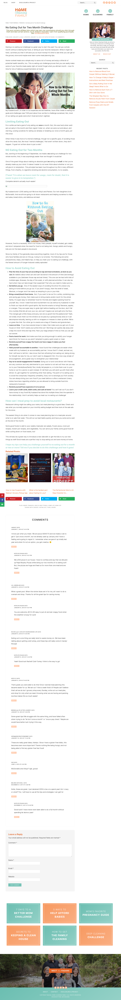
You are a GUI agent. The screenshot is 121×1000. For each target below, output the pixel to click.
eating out (43, 507)
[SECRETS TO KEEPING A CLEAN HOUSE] (23, 926)
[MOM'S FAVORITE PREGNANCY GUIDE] (96, 904)
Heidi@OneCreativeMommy (20, 736)
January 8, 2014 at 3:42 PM (20, 587)
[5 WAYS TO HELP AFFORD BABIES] (60, 904)
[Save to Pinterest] (2, 495)
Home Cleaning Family (21, 12)
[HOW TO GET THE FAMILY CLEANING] (60, 926)
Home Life (51, 505)
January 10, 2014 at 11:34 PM (20, 738)
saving (53, 507)
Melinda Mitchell (17, 783)
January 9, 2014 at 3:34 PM (23, 657)
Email (11, 868)
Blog (5, 2)
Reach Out (107, 54)
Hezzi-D (13, 678)
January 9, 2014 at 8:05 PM (20, 680)
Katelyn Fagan (19, 553)
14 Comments (60, 37)
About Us (96, 54)
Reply (14, 546)
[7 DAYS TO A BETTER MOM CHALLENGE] (23, 904)
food (49, 507)
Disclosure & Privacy (27, 2)
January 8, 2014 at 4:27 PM (23, 607)
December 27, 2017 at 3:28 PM (20, 784)
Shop (13, 2)
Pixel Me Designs (64, 997)
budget (36, 507)
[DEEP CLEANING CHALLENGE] (96, 926)
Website (11, 877)
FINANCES (22, 23)
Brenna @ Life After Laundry (21, 710)
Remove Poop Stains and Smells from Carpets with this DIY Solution (101, 105)
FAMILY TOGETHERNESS (12, 23)
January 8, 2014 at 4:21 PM (23, 555)
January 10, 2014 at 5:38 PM (20, 712)
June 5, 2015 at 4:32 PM (18, 764)
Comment (12, 843)
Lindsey (13, 527)
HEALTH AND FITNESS (41, 505)
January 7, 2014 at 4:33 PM (20, 529)
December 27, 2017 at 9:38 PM (23, 805)
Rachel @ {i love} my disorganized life (24, 632)
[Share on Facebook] (2, 500)
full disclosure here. (42, 33)
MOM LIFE (58, 505)
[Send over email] (2, 504)
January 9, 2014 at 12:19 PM (20, 633)
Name (11, 860)
